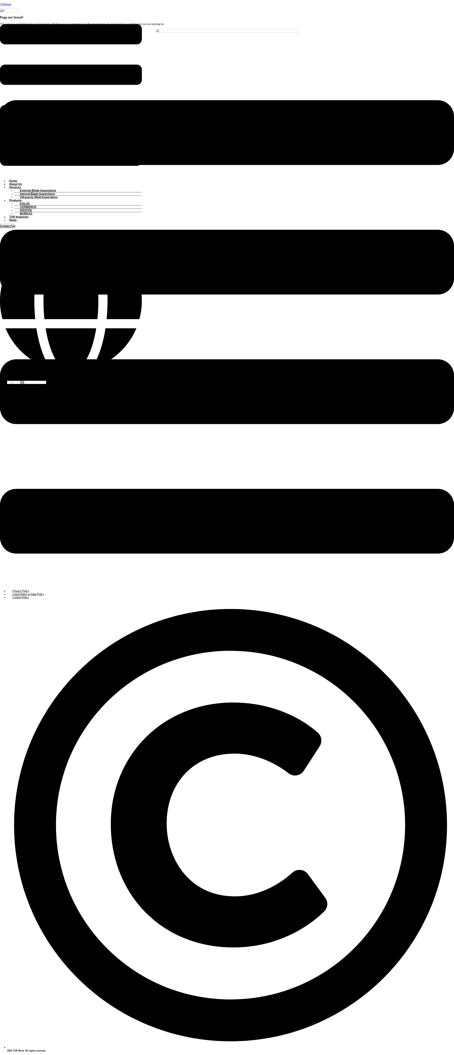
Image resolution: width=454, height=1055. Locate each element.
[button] (71, 95)
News (13, 220)
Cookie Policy (20, 597)
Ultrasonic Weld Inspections (39, 197)
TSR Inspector (19, 216)
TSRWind (5, 4)
